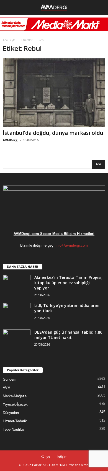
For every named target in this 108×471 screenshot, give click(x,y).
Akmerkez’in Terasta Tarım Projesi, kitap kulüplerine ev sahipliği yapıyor (68, 283)
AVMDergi (11, 140)
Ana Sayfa (9, 40)
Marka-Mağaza (15, 396)
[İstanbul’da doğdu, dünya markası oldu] (54, 92)
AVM (7, 388)
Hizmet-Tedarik (15, 421)
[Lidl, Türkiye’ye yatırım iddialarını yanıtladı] (16, 313)
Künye (45, 456)
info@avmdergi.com (72, 245)
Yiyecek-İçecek (15, 404)
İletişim (61, 456)
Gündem (9, 379)
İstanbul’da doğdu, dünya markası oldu (53, 133)
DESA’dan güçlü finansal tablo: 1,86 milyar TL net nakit (68, 334)
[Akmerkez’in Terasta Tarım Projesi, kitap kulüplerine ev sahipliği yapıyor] (16, 285)
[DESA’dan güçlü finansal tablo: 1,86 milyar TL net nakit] (16, 339)
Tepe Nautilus (14, 429)
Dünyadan (11, 413)
